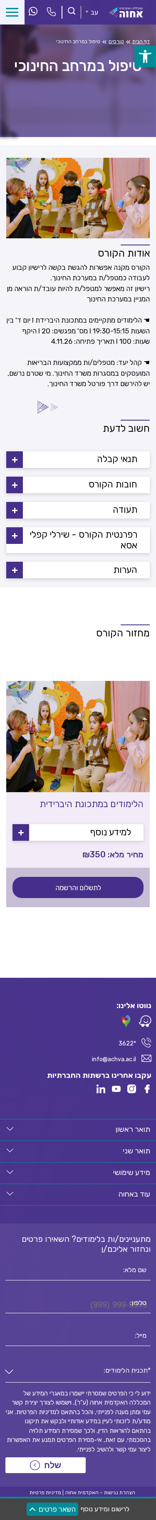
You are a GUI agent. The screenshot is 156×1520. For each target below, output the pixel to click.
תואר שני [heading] (136, 1150)
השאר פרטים (57, 1509)
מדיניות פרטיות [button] (45, 1493)
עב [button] (94, 12)
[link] (145, 56)
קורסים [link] (116, 41)
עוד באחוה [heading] (134, 1194)
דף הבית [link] (141, 41)
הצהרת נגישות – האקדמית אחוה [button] (100, 1493)
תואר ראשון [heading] (133, 1129)
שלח (52, 1465)
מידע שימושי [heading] (131, 1172)
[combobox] (78, 1372)
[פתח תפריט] (12, 12)
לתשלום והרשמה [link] (78, 888)
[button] (78, 459)
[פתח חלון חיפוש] (72, 12)
